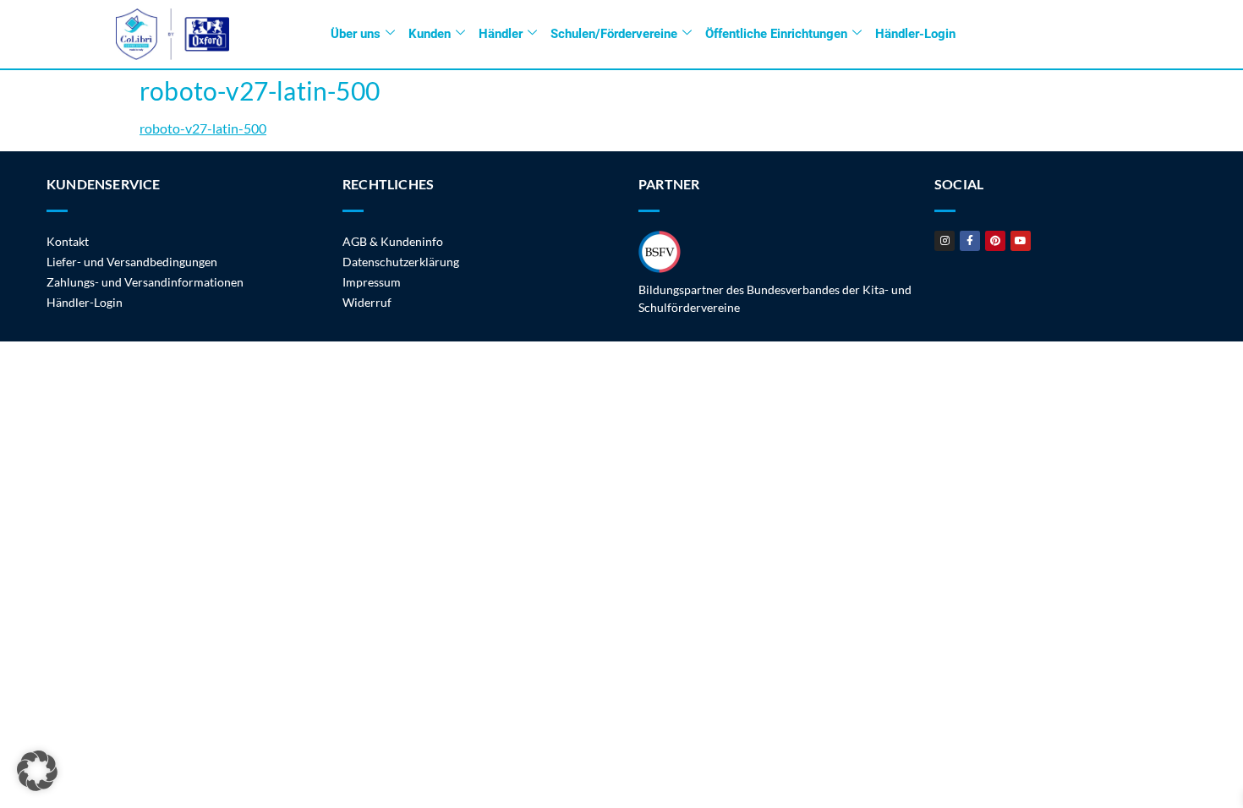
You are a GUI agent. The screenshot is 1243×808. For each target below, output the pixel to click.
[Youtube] (1020, 241)
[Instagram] (944, 241)
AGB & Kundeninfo (392, 241)
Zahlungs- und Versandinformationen (145, 282)
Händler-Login (915, 33)
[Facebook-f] (970, 241)
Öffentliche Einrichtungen (776, 33)
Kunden (429, 33)
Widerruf (367, 302)
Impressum (371, 282)
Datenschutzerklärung (400, 261)
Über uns (356, 33)
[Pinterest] (995, 241)
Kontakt (68, 241)
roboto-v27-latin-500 (203, 128)
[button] (37, 771)
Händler (501, 33)
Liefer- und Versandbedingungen (132, 261)
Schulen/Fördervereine (613, 33)
